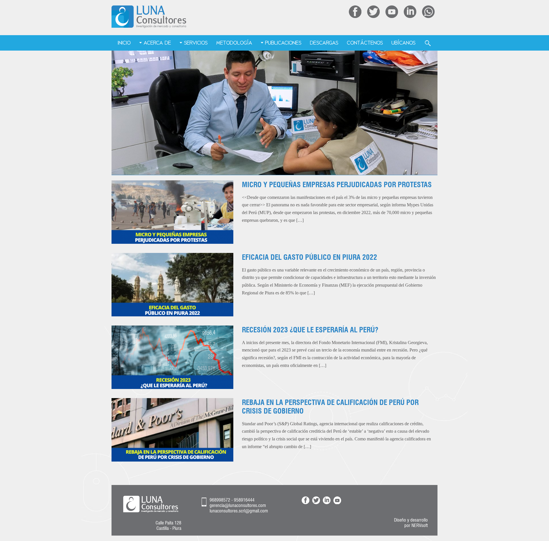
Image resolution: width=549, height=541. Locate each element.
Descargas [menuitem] (324, 42)
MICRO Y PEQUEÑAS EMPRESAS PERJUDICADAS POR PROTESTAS (337, 184)
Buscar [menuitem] (428, 43)
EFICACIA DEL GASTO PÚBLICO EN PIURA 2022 (309, 257)
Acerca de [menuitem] (157, 42)
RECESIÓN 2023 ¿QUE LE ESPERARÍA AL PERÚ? (310, 330)
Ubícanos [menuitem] (403, 42)
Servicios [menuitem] (196, 42)
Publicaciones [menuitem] (283, 42)
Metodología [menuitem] (234, 42)
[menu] (275, 43)
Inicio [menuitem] (124, 42)
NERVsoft (419, 525)
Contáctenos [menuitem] (365, 42)
